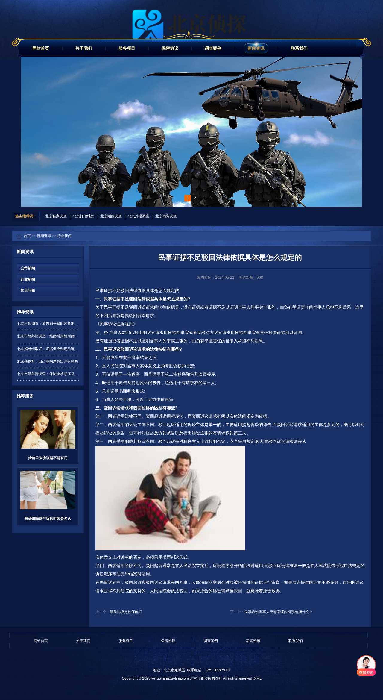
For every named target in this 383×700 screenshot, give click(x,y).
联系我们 (299, 48)
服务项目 (126, 48)
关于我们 (83, 48)
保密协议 (170, 48)
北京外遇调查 (138, 216)
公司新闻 (26, 268)
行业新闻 (64, 236)
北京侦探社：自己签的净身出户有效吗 (47, 361)
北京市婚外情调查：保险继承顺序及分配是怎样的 (48, 374)
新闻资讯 (256, 48)
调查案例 (213, 48)
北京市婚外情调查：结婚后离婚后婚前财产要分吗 (48, 336)
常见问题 (26, 290)
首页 (27, 236)
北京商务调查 (166, 216)
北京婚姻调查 (111, 216)
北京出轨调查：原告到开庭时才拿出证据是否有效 (48, 324)
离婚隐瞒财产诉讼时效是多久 (48, 518)
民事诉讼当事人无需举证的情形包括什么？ (278, 612)
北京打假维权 (83, 216)
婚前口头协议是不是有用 (48, 458)
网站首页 (40, 48)
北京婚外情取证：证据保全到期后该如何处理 (48, 349)
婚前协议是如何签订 (126, 612)
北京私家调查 (56, 216)
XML (258, 678)
